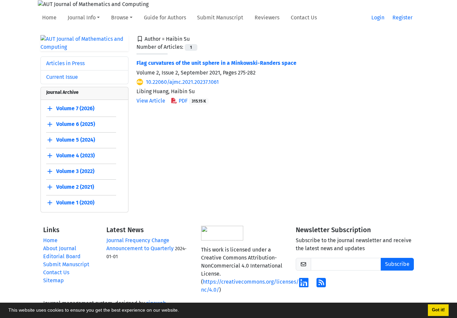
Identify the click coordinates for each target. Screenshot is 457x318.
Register (402, 17)
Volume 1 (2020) (75, 202)
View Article (150, 101)
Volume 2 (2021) (75, 187)
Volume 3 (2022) (75, 171)
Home (49, 17)
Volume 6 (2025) (75, 124)
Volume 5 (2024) (75, 140)
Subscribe (397, 264)
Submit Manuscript (220, 17)
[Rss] (321, 285)
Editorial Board (62, 256)
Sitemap (53, 280)
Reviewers (267, 17)
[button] (181, 311)
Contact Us (304, 17)
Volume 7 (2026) (75, 108)
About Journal (59, 248)
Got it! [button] (438, 310)
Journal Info (82, 17)
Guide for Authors (165, 17)
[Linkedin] (304, 285)
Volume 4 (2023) (75, 155)
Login (377, 17)
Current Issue (62, 77)
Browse (119, 17)
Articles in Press (65, 63)
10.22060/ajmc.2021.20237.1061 (182, 82)
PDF (191, 101)
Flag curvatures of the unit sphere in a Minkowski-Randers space (216, 63)
